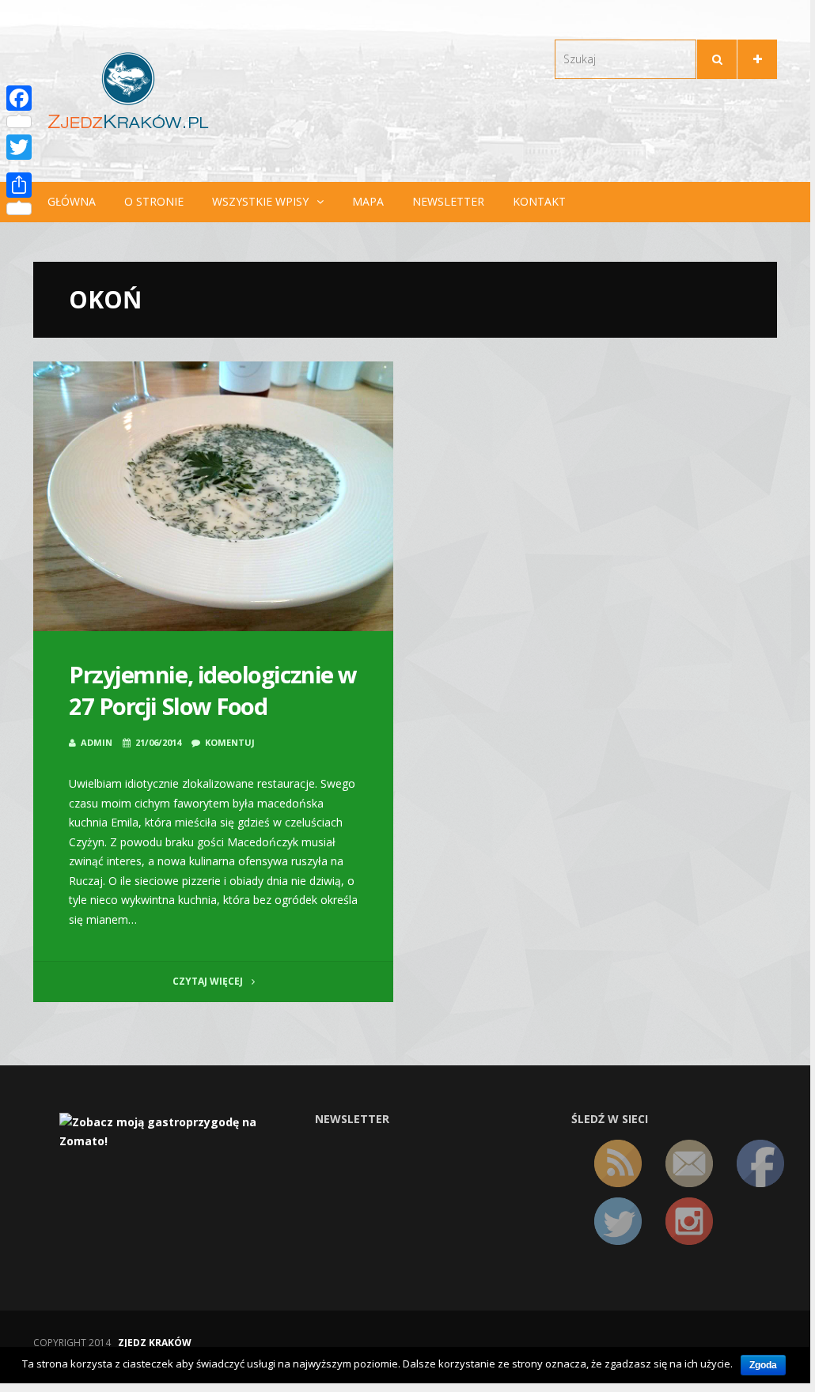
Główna (71, 201)
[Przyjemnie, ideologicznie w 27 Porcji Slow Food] (213, 496)
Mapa (368, 201)
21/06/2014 (158, 742)
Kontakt (539, 201)
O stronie (154, 201)
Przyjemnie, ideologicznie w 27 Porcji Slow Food (213, 690)
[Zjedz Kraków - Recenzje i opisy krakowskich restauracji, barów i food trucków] (128, 89)
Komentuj (230, 742)
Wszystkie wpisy (260, 201)
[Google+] (19, 166)
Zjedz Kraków (154, 1342)
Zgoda (763, 1365)
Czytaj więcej (208, 981)
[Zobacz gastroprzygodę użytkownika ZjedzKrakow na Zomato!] (175, 1130)
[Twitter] (19, 147)
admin (96, 742)
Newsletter (448, 201)
